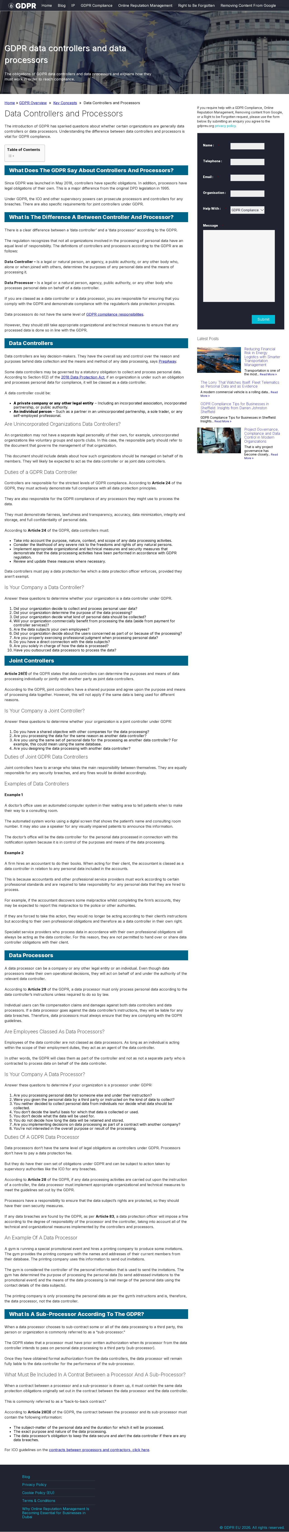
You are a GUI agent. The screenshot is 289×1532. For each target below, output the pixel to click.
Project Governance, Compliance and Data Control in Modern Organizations (262, 435)
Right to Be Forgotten (196, 5)
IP (73, 5)
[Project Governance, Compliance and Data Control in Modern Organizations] (219, 452)
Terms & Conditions (38, 1501)
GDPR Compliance (96, 5)
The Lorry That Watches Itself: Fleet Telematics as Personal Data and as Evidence (239, 384)
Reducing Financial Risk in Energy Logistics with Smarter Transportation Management (262, 357)
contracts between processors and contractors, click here (99, 1449)
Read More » (268, 374)
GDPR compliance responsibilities (114, 314)
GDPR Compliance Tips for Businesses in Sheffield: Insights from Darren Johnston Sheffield (234, 408)
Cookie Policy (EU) (38, 1492)
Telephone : (212, 161)
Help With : (214, 208)
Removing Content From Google (248, 5)
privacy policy (225, 126)
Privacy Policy (34, 1485)
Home (47, 5)
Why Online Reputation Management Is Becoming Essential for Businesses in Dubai (55, 1512)
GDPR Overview (33, 103)
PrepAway (167, 361)
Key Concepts (65, 103)
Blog (61, 5)
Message (213, 225)
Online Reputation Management (145, 5)
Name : (211, 145)
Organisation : (214, 193)
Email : (211, 177)
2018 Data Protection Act (82, 377)
